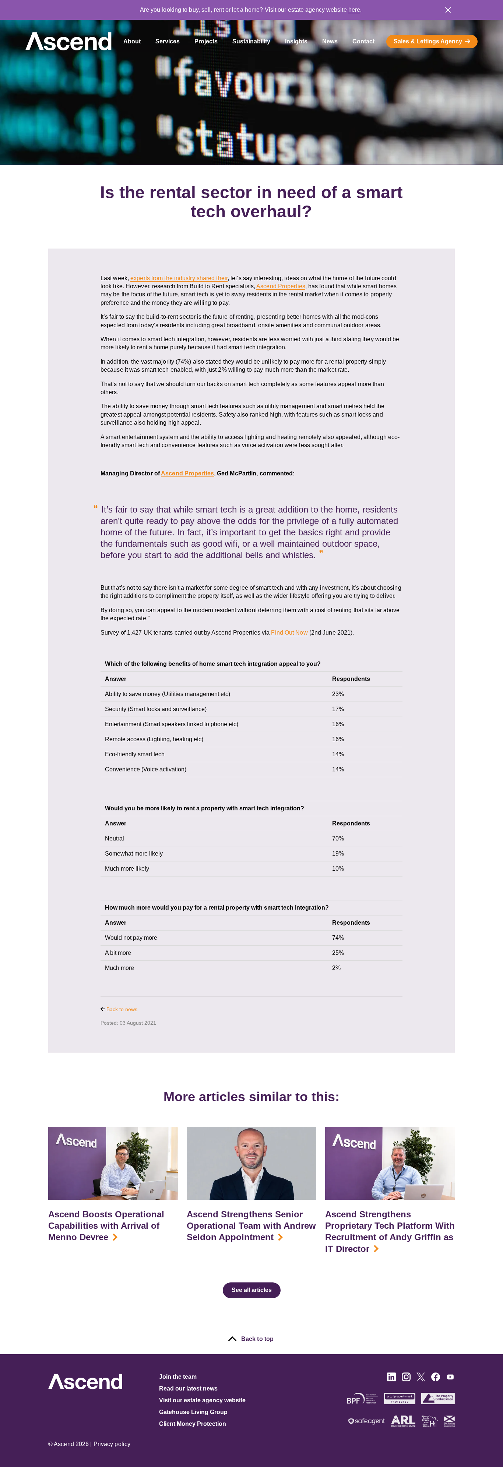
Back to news (121, 1009)
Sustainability (251, 41)
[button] (448, 10)
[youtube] (450, 1379)
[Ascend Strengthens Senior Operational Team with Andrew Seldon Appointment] (251, 1163)
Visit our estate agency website (202, 1400)
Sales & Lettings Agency (428, 41)
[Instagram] (406, 1379)
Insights (296, 41)
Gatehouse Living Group (193, 1412)
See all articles (252, 1290)
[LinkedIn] (391, 1379)
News (330, 41)
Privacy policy (112, 1444)
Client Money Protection (192, 1424)
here (354, 10)
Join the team (178, 1377)
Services (167, 41)
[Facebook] (435, 1379)
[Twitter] (420, 1379)
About (132, 41)
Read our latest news (188, 1388)
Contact (363, 41)
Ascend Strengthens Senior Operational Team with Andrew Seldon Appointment (251, 1225)
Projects (206, 41)
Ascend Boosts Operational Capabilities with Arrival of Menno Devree (106, 1225)
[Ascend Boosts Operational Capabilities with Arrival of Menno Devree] (113, 1163)
